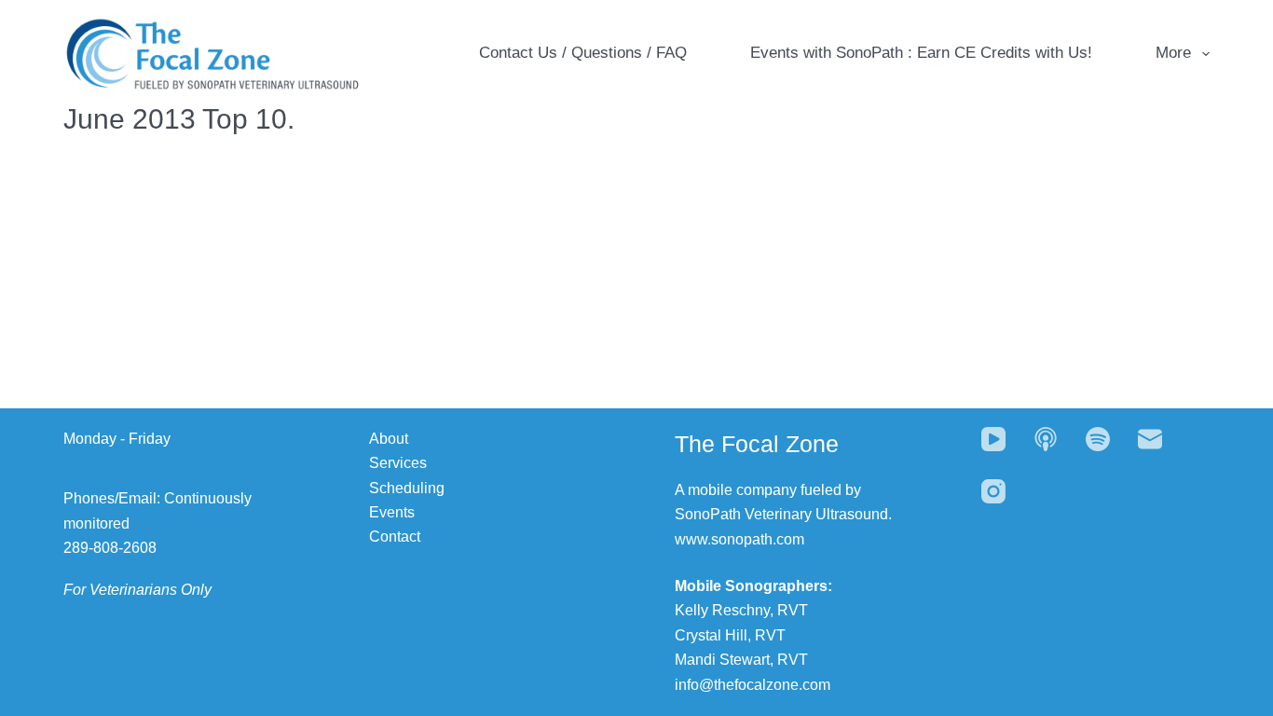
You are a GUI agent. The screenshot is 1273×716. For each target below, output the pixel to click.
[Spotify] (1098, 439)
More (1173, 53)
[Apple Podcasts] (1045, 439)
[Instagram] (993, 491)
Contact (394, 536)
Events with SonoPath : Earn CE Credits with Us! (921, 53)
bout (393, 439)
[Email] (1150, 439)
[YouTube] (993, 439)
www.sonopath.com (739, 539)
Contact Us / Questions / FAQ (583, 53)
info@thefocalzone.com (752, 685)
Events (392, 512)
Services (398, 463)
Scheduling (407, 488)
